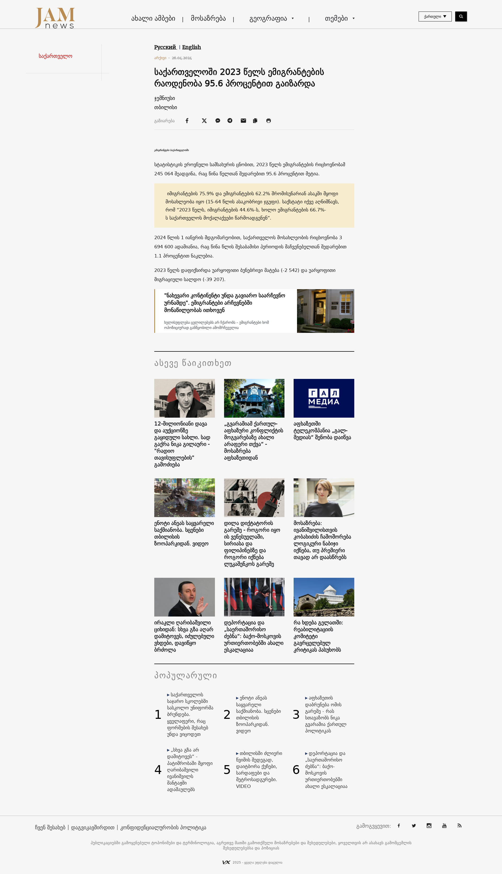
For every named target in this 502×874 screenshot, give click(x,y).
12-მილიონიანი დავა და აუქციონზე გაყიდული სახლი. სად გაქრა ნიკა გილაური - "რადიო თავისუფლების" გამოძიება (182, 444)
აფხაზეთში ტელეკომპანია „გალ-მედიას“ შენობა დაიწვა (322, 430)
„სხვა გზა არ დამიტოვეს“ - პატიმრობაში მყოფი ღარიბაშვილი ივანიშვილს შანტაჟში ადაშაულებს (190, 769)
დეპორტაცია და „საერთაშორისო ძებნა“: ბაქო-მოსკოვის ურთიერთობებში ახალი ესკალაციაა (253, 636)
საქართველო (55, 55)
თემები (336, 18)
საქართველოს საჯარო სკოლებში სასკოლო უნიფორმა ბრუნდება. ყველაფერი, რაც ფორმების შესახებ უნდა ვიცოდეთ (190, 714)
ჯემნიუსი (164, 98)
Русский (165, 47)
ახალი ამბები (153, 18)
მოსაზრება (208, 18)
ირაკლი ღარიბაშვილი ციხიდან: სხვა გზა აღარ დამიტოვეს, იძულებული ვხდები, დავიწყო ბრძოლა (184, 636)
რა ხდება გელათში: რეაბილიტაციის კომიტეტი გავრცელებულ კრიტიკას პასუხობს (318, 636)
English (191, 47)
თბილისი (165, 107)
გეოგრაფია (268, 18)
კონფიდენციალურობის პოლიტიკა (163, 827)
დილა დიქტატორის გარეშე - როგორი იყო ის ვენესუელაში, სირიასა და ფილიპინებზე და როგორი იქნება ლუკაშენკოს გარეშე (252, 543)
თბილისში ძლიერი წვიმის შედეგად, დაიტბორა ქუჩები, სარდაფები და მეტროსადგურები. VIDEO (259, 769)
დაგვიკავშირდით (93, 827)
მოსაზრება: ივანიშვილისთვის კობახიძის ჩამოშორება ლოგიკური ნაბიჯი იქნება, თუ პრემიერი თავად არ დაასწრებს (322, 540)
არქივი (162, 57)
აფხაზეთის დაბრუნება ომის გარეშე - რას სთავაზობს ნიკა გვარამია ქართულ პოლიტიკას (325, 714)
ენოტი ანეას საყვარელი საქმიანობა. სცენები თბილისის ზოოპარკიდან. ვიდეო (184, 533)
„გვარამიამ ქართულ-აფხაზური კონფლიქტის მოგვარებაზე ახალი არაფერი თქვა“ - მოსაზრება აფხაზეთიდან (253, 440)
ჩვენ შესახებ (50, 827)
